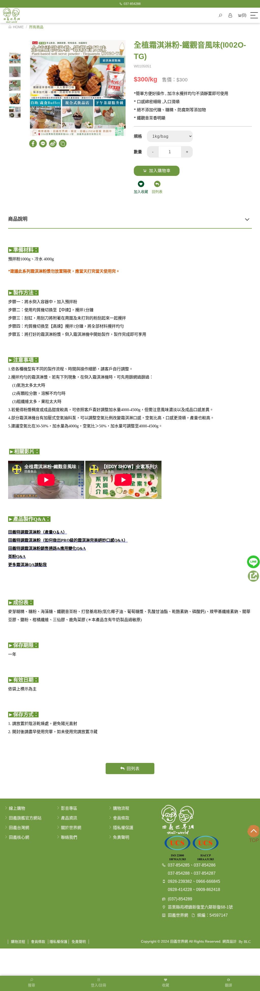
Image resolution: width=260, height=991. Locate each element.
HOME (18, 27)
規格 (138, 136)
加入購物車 (160, 171)
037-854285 (179, 865)
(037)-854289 (180, 899)
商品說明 (17, 219)
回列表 (133, 768)
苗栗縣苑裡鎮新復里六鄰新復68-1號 (200, 907)
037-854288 (179, 873)
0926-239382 (180, 881)
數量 (138, 152)
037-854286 (205, 865)
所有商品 (36, 27)
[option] (15, 58)
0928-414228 (180, 889)
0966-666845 (208, 881)
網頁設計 (229, 941)
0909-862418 (208, 889)
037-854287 (205, 873)
